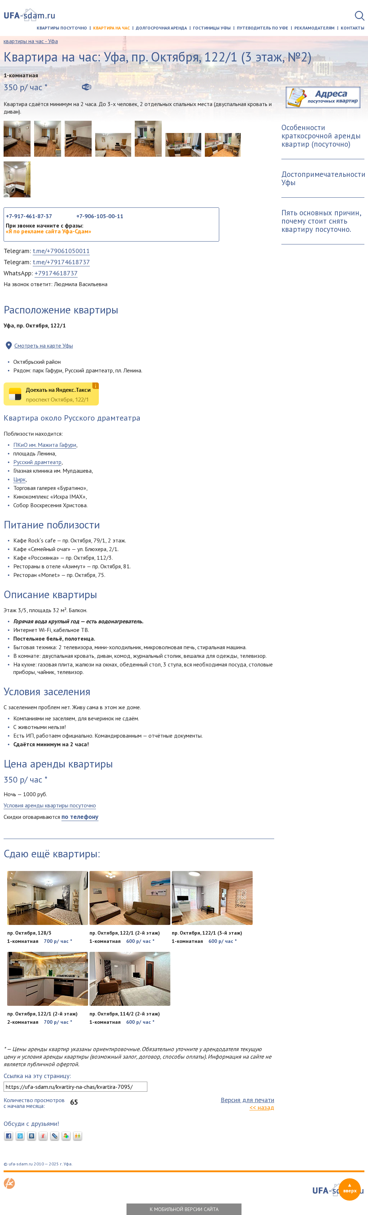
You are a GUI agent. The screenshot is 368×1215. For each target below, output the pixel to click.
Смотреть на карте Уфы (43, 345)
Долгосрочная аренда (161, 28)
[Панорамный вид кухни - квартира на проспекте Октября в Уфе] (223, 145)
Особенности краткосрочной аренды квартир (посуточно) (320, 136)
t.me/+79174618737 (61, 262)
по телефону (79, 816)
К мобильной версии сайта (184, 1209)
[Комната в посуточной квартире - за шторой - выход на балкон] (47, 139)
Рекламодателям (314, 28)
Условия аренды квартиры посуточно (50, 805)
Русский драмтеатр (37, 462)
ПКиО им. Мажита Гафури (44, 444)
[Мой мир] (66, 1136)
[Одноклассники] (78, 1136)
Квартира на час (111, 28)
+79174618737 (56, 273)
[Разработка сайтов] (9, 1187)
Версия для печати (247, 1100)
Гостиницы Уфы (212, 28)
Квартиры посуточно (62, 28)
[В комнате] (78, 139)
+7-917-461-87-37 (29, 216)
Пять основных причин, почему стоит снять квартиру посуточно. (321, 221)
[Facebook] (9, 1136)
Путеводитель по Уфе (262, 28)
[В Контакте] (32, 1136)
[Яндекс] (43, 1136)
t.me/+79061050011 (61, 251)
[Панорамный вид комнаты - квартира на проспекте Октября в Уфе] (113, 145)
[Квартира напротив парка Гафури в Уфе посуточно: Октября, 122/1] (17, 139)
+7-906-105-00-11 (99, 216)
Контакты (352, 28)
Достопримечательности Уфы (322, 178)
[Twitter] (20, 1136)
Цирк (19, 479)
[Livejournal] (55, 1136)
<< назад (261, 1107)
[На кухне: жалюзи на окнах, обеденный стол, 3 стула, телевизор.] (148, 139)
